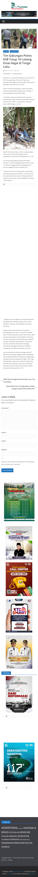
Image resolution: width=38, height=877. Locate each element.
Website (4, 450)
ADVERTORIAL (9, 828)
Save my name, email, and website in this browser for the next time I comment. (17, 463)
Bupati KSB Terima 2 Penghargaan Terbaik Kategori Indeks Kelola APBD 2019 (20, 387)
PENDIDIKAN (7, 843)
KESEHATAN (23, 836)
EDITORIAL (20, 828)
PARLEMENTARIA (25, 839)
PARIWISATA (14, 839)
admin (17, 70)
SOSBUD (5, 846)
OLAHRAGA (5, 839)
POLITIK (28, 842)
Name (4, 432)
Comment (5, 408)
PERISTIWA (19, 842)
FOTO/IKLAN (14, 832)
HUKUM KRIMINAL (14, 51)
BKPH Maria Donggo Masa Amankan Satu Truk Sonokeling (19, 380)
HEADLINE (6, 51)
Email (3, 441)
